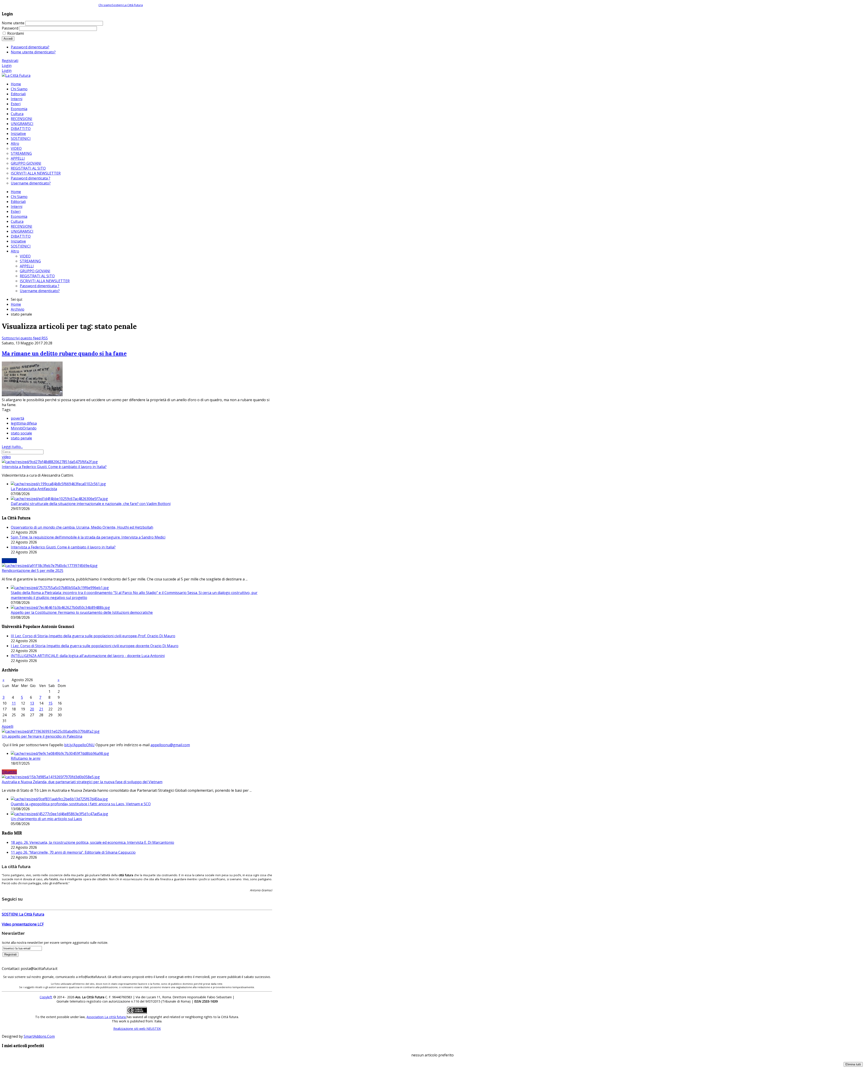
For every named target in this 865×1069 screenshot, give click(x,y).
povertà (17, 418)
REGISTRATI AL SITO (37, 275)
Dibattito (9, 771)
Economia (19, 216)
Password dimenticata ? (39, 285)
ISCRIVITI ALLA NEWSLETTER (45, 280)
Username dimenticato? (40, 290)
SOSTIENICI (21, 246)
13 (32, 703)
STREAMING (30, 261)
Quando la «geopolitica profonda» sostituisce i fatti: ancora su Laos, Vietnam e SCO (81, 803)
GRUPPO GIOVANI (35, 270)
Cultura (17, 221)
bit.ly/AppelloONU (79, 744)
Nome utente (13, 22)
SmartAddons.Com (39, 1036)
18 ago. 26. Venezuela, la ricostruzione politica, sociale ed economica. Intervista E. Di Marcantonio (92, 842)
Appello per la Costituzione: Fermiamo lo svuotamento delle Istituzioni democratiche (82, 612)
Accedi (8, 38)
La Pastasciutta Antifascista (34, 488)
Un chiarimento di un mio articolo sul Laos (46, 818)
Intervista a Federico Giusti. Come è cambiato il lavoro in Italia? (54, 466)
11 (14, 703)
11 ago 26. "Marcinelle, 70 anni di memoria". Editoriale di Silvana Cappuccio (73, 852)
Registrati (10, 60)
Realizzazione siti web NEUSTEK (137, 1028)
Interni (16, 206)
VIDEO (25, 256)
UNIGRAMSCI (22, 231)
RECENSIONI (21, 226)
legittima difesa (24, 423)
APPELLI (27, 266)
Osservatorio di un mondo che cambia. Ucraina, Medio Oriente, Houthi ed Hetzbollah (82, 527)
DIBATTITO (21, 236)
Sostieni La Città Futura (127, 5)
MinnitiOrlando (23, 428)
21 (41, 709)
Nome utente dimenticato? (33, 52)
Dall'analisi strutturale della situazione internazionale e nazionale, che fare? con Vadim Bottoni (91, 503)
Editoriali (18, 201)
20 (32, 709)
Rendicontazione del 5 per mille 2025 (32, 570)
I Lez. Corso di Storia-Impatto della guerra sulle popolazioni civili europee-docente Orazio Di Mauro (94, 645)
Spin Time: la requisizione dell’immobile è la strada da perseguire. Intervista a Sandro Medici (88, 537)
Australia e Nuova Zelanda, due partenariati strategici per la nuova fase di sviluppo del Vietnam (82, 781)
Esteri (15, 211)
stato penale (21, 438)
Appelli (7, 726)
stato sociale (21, 433)
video (6, 456)
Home (16, 191)
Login (6, 65)
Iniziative (18, 241)
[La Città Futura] (16, 75)
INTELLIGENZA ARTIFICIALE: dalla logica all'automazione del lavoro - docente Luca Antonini (88, 655)
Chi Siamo (19, 196)
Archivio (17, 309)
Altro (15, 251)
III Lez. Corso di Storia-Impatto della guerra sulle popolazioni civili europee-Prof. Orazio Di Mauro (93, 635)
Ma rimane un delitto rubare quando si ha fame (64, 353)
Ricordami (15, 33)
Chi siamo (105, 5)
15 (50, 703)
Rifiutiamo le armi (25, 758)
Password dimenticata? (30, 47)
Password (10, 28)
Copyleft (46, 997)
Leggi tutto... (12, 446)
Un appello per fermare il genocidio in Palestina (42, 736)
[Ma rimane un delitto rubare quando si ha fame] (32, 394)
